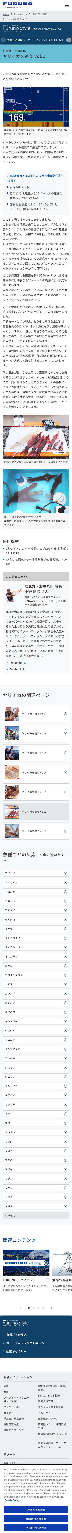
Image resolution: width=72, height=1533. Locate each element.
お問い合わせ (11, 1463)
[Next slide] (68, 40)
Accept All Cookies (36, 1527)
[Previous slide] (3, 40)
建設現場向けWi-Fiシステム (52, 1435)
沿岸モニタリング (13, 1430)
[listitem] (36, 713)
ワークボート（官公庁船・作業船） (16, 1399)
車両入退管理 (45, 1401)
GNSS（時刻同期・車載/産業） (52, 1387)
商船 (6, 1386)
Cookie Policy (12, 1500)
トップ (6, 14)
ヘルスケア (44, 1412)
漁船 (6, 1392)
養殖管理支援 (11, 1424)
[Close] (66, 1470)
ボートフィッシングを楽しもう (46, 40)
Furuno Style (21, 14)
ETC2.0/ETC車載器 (49, 1395)
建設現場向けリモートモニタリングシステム (52, 1445)
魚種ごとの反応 (40, 14)
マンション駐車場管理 (51, 1407)
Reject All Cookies (36, 1518)
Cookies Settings (36, 1509)
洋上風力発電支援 (13, 1418)
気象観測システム (48, 1418)
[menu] (67, 5)
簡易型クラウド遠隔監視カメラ (52, 1426)
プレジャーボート (13, 1407)
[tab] (29, 1308)
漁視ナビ (8, 1412)
